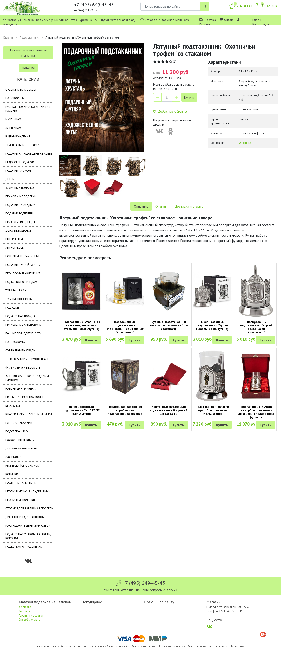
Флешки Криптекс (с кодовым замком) (27, 378)
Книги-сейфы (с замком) (22, 465)
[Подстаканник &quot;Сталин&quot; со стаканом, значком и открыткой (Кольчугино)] (81, 291)
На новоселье (15, 98)
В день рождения (17, 136)
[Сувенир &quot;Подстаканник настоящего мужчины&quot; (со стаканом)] (168, 291)
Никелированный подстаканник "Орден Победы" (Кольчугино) (212, 325)
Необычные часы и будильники (27, 491)
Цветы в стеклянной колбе (24, 397)
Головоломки (15, 341)
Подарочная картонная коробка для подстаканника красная (125, 410)
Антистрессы (14, 247)
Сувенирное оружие (19, 299)
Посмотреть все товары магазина (28, 53)
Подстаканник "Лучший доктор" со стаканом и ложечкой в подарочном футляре (256, 412)
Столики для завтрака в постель (29, 508)
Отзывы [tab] (161, 206)
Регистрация (260, 24)
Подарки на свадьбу (20, 205)
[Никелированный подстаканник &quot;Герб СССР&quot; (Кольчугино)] (81, 376)
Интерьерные (14, 239)
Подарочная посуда (20, 316)
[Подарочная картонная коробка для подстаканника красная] (125, 376)
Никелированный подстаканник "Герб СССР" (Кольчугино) (81, 410)
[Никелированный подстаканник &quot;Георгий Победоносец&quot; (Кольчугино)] (255, 291)
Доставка (210, 20)
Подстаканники (30, 38)
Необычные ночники (20, 500)
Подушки (12, 307)
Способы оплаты (30, 620)
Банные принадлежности (23, 333)
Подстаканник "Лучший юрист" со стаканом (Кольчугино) (212, 410)
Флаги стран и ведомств (23, 367)
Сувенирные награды (20, 350)
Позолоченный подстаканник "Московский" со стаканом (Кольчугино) (125, 327)
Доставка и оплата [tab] (188, 206)
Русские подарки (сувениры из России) (27, 108)
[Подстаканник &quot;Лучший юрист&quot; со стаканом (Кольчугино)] (212, 376)
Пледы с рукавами (18, 422)
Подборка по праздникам (24, 546)
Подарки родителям (20, 213)
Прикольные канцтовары (23, 324)
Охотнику (245, 143)
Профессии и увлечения (22, 273)
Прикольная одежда (20, 222)
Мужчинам (13, 119)
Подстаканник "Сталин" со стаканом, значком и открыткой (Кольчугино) (81, 325)
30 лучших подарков (20, 187)
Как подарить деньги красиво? (27, 525)
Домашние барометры (21, 448)
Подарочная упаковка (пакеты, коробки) (28, 536)
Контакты (205, 24)
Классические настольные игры (28, 414)
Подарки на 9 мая (18, 170)
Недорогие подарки (19, 162)
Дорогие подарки (18, 230)
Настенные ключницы (21, 482)
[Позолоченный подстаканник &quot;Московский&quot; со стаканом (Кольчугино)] (125, 291)
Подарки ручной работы (22, 264)
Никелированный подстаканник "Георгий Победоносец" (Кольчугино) (256, 327)
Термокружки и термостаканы (27, 359)
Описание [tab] (141, 206)
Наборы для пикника (20, 388)
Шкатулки (12, 405)
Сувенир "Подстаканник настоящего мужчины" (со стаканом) (169, 325)
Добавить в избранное (172, 111)
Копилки (11, 474)
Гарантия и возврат (31, 615)
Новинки (28, 68)
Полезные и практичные (22, 256)
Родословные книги (20, 440)
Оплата (229, 20)
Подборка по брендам (21, 282)
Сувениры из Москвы (20, 89)
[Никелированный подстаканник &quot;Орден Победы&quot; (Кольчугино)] (212, 291)
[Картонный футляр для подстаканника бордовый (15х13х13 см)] (168, 376)
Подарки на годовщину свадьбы (29, 153)
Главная (8, 38)
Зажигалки (13, 457)
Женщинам (13, 127)
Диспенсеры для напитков (24, 517)
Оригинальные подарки (22, 145)
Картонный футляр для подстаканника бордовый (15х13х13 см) (168, 410)
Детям (9, 179)
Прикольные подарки (20, 196)
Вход (255, 20)
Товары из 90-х (16, 290)
